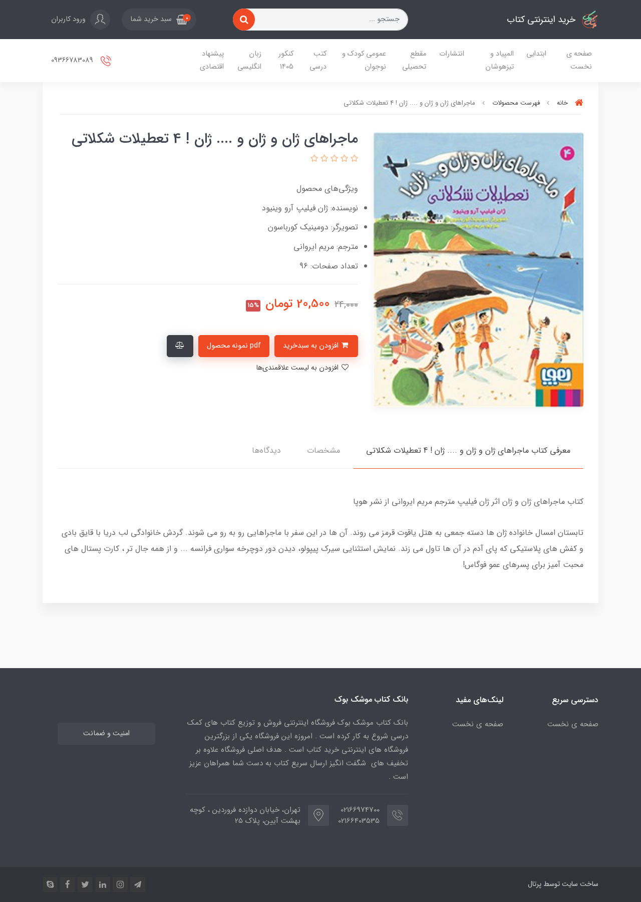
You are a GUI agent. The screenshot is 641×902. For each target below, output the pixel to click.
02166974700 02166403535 (362, 815)
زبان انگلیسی (249, 60)
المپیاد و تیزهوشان (499, 60)
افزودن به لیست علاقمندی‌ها (298, 368)
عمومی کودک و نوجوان (364, 60)
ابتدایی (536, 54)
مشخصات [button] (323, 450)
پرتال (534, 883)
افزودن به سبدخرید (312, 346)
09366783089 (73, 60)
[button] (159, 20)
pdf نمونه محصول (234, 346)
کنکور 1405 (285, 60)
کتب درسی (318, 60)
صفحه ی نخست (579, 60)
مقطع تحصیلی (414, 60)
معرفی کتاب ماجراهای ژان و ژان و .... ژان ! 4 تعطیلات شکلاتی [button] (468, 450)
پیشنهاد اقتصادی (212, 60)
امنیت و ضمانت (106, 733)
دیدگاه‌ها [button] (266, 450)
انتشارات (451, 54)
